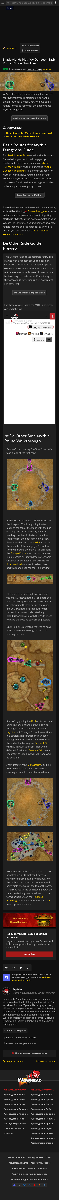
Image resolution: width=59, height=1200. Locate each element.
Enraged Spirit (18, 553)
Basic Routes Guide (18, 155)
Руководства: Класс (14, 1094)
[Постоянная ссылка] (28, 967)
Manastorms (34, 764)
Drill (33, 721)
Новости (10, 48)
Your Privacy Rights (41, 1162)
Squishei (47, 69)
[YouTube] (34, 1185)
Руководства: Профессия (16, 1114)
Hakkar (37, 542)
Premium (42, 1168)
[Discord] (14, 1185)
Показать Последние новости (21, 1043)
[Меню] (3, 3)
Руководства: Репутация (43, 1118)
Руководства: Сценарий (43, 1128)
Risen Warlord (14, 564)
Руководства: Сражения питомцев (43, 1123)
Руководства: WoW (15, 1089)
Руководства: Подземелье (43, 1104)
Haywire (10, 732)
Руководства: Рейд (14, 1118)
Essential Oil (35, 750)
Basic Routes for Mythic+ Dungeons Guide (29, 133)
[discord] (6, 977)
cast (48, 900)
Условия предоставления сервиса (29, 1179)
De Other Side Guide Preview (22, 136)
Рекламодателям (18, 1162)
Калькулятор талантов (16, 1123)
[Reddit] (20, 967)
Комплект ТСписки (14, 1128)
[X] (19, 1185)
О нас (49, 1157)
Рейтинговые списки (42, 1143)
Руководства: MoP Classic (43, 1089)
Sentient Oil (41, 743)
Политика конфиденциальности (29, 1174)
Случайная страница (23, 1168)
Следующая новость (46, 1061)
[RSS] (39, 1185)
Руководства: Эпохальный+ (16, 1109)
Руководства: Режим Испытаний (43, 1133)
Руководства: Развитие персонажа (16, 1104)
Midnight (8, 1133)
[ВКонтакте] (44, 1185)
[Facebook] (13, 967)
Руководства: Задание (43, 1114)
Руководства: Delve (14, 1099)
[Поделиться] (56, 3)
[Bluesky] (6, 967)
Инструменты (35, 1157)
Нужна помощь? (16, 1157)
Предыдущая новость (13, 1061)
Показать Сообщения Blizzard (21, 1037)
